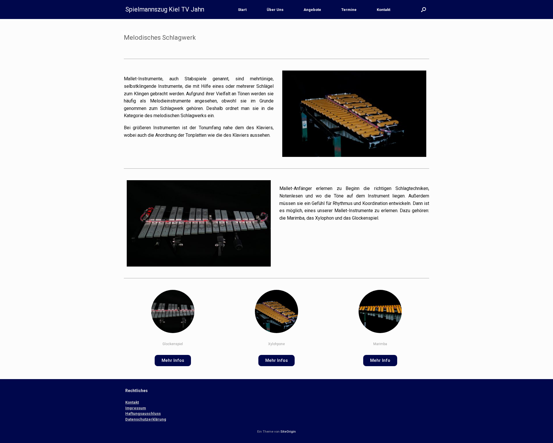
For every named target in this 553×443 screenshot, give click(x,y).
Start (242, 9)
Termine (349, 9)
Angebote (312, 9)
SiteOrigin (288, 431)
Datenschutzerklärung (145, 419)
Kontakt (383, 9)
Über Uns (275, 9)
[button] (423, 9)
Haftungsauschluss (143, 413)
